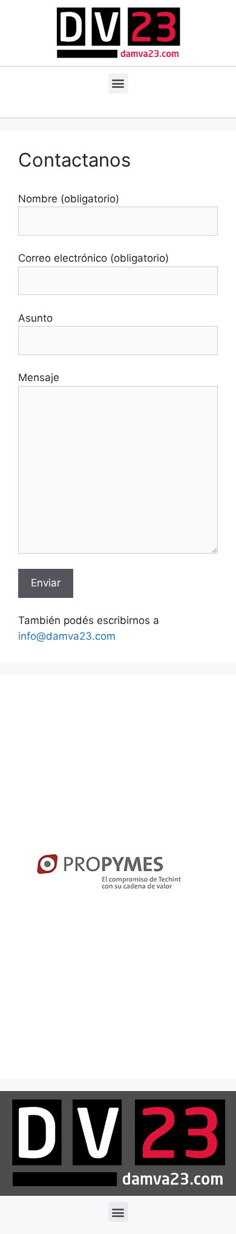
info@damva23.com (67, 636)
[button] (118, 83)
